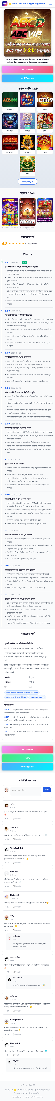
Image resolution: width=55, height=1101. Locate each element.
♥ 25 (7, 907)
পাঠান (46, 790)
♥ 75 (7, 1034)
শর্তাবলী (22, 1085)
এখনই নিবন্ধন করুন (27, 78)
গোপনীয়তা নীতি (30, 1085)
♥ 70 (7, 972)
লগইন (27, 758)
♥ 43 (7, 886)
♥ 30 (7, 839)
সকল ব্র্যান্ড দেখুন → (28, 181)
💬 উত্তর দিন (17, 819)
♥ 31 (7, 819)
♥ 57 (7, 863)
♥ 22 (7, 930)
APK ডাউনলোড (27, 69)
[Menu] (51, 3)
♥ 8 (6, 1055)
